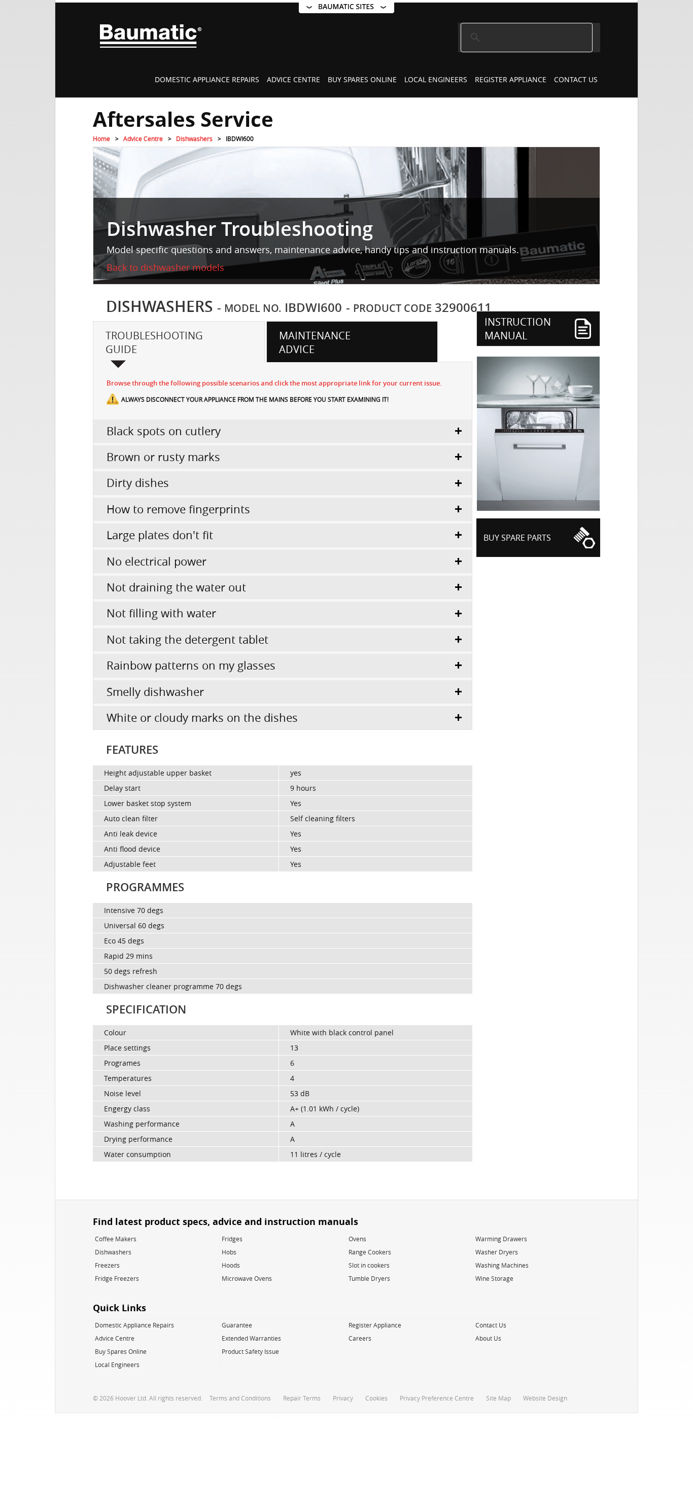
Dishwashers (194, 138)
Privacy (343, 1398)
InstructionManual (517, 328)
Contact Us (576, 79)
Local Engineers (435, 79)
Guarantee (237, 1325)
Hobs (229, 1252)
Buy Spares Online (362, 79)
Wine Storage (494, 1278)
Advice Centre (293, 79)
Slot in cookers (369, 1265)
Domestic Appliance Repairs (207, 79)
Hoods (231, 1265)
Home (101, 138)
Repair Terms (302, 1398)
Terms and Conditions (240, 1398)
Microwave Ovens (247, 1278)
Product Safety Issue (250, 1351)
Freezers (107, 1265)
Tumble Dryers (369, 1278)
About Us (488, 1338)
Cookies (376, 1398)
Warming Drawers (501, 1239)
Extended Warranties (251, 1338)
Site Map (498, 1398)
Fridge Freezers (117, 1278)
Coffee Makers (115, 1239)
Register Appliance (510, 79)
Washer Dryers (496, 1252)
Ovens (357, 1239)
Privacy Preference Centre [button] (437, 1398)
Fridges (232, 1239)
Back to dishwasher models (165, 267)
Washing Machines (502, 1265)
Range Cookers (370, 1252)
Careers (360, 1338)
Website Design (545, 1398)
